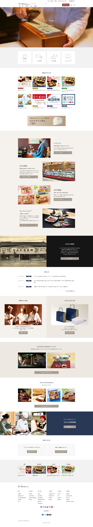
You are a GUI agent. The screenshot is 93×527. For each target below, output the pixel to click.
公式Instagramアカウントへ (46, 406)
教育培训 (67, 499)
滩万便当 (30, 499)
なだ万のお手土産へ (70, 332)
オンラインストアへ (24, 225)
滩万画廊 (19, 499)
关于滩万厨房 (31, 495)
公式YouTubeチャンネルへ (46, 372)
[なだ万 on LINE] (45, 507)
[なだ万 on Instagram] (43, 507)
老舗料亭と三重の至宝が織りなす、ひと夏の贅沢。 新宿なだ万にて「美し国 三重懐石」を (51, 286)
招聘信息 (59, 499)
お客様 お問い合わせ (32, 451)
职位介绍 (67, 497)
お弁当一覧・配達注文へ (59, 199)
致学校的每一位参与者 (70, 501)
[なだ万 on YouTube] (52, 507)
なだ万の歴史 (69, 258)
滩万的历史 (59, 497)
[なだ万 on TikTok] (47, 507)
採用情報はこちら (70, 426)
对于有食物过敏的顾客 (22, 497)
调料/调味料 (40, 495)
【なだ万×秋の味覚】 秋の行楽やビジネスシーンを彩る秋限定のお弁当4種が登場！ (50, 276)
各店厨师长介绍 (20, 495)
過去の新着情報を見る (70, 291)
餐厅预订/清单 (65, 4)
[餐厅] (24, 470)
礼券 (19, 501)
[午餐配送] (68, 470)
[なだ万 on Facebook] (41, 507)
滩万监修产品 (40, 503)
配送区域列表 (51, 495)
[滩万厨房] (39, 470)
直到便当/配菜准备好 (32, 497)
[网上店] (53, 470)
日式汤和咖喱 (40, 497)
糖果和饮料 (40, 501)
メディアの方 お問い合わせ (61, 451)
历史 (58, 495)
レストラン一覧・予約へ (59, 152)
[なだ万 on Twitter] (49, 507)
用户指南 (50, 497)
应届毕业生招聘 (69, 495)
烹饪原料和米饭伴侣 (41, 499)
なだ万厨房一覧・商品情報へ (26, 176)
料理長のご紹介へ (23, 332)
